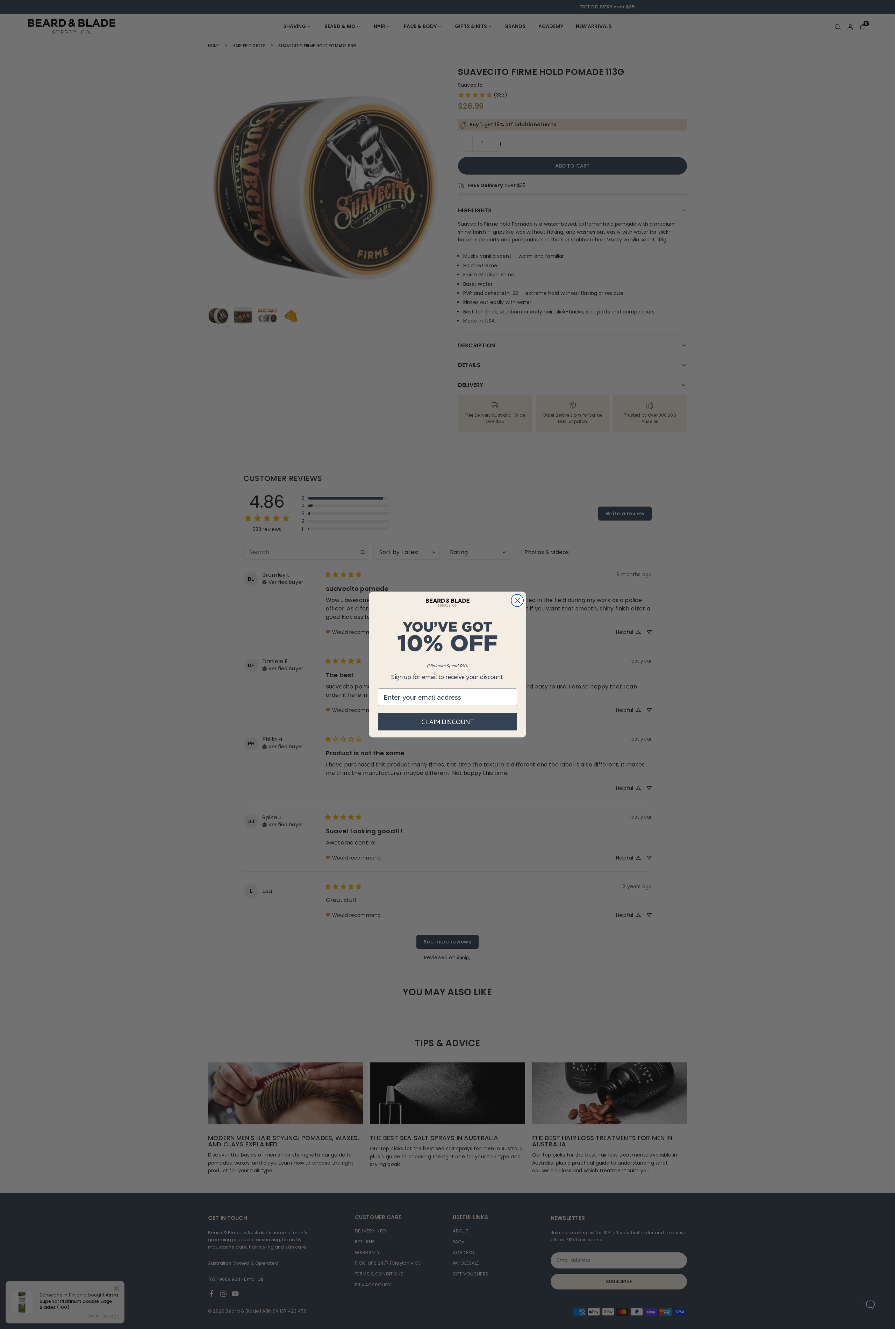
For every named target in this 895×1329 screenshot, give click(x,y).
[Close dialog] (517, 600)
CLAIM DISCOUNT (447, 721)
